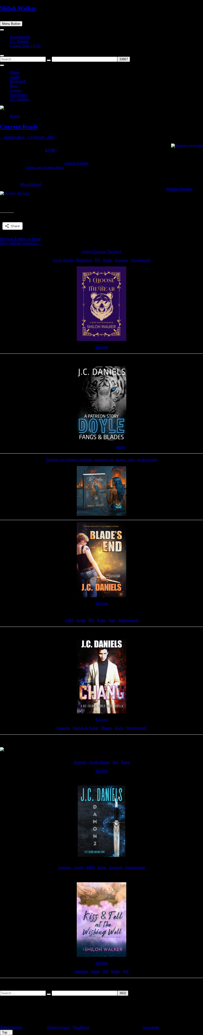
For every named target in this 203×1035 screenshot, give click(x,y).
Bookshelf (18, 81)
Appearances (20, 37)
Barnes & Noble (85, 728)
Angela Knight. (76, 163)
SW (126, 971)
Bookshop (84, 260)
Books (15, 116)
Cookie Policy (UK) (26, 46)
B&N (90, 867)
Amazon (121, 260)
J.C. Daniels (19, 41)
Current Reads (19, 126)
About (15, 77)
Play (112, 620)
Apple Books (62, 260)
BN (98, 260)
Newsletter (18, 95)
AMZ (69, 620)
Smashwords (141, 260)
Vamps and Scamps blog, (44, 167)
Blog (14, 86)
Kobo (107, 260)
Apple (81, 620)
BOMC (51, 150)
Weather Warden (179, 189)
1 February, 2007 (41, 137)
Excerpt (102, 347)
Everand (115, 867)
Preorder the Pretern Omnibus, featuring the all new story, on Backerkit (101, 460)
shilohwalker (13, 137)
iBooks (106, 728)
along (120, 447)
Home (15, 72)
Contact (16, 90)
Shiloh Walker (18, 8)
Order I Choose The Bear (102, 252)
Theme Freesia (58, 1027)
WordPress (81, 1027)
